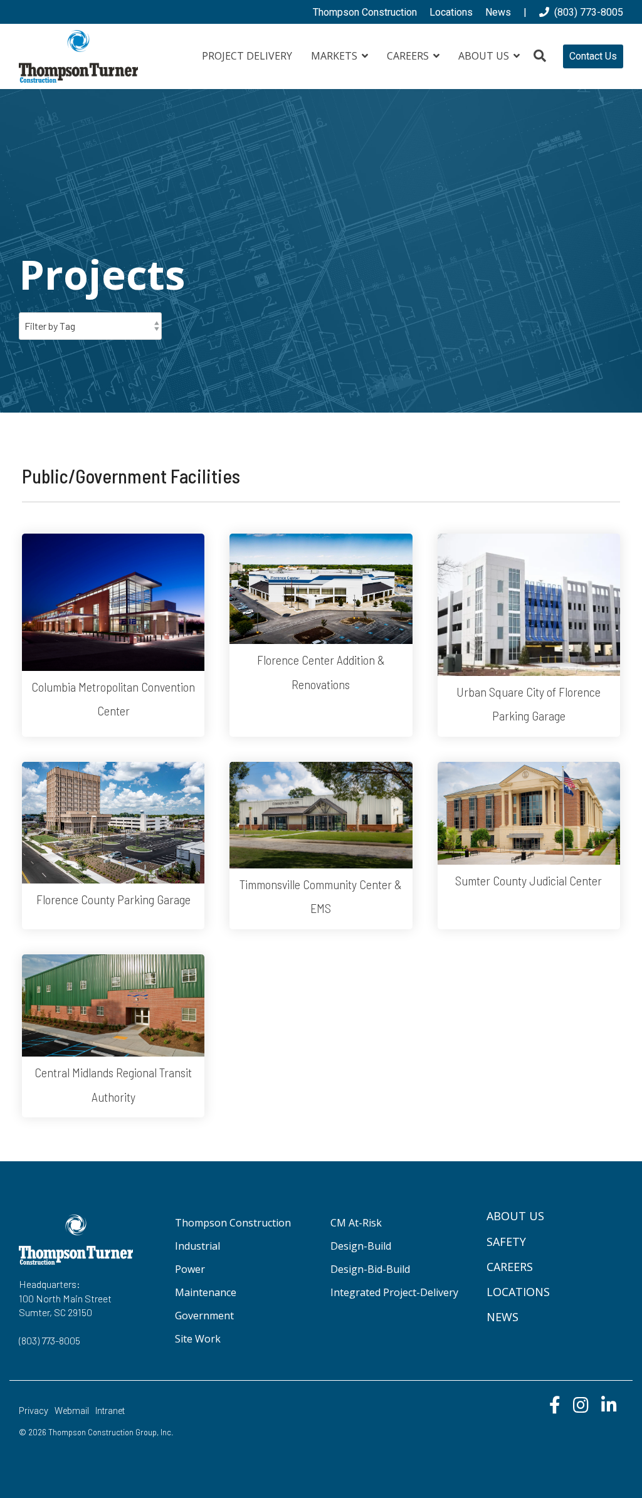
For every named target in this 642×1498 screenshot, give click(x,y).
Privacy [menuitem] (33, 1411)
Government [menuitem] (204, 1315)
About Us (485, 56)
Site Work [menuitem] (198, 1339)
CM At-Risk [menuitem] (356, 1223)
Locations (518, 1291)
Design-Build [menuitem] (360, 1246)
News (502, 1316)
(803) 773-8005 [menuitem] (586, 12)
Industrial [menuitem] (197, 1246)
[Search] (540, 56)
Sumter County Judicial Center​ (528, 880)
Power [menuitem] (190, 1269)
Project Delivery (247, 56)
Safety (506, 1241)
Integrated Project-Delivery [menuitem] (394, 1292)
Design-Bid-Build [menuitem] (370, 1269)
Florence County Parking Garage (113, 899)
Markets (335, 56)
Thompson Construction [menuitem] (365, 12)
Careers (409, 56)
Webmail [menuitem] (72, 1411)
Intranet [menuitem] (110, 1411)
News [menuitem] (498, 12)
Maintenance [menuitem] (205, 1292)
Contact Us (593, 56)
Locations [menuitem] (451, 12)
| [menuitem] (525, 12)
